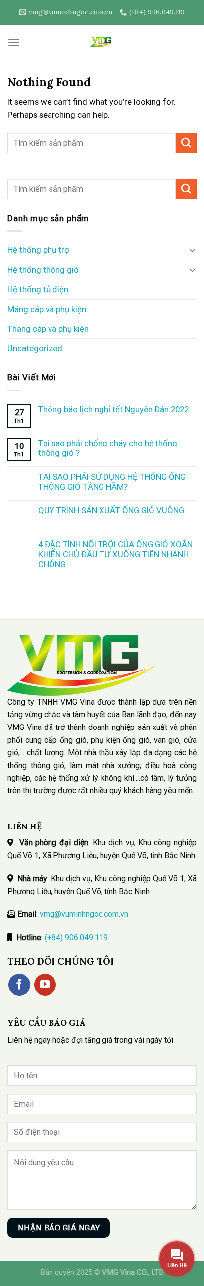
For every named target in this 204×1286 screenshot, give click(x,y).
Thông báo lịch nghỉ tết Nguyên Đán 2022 (113, 409)
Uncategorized (34, 348)
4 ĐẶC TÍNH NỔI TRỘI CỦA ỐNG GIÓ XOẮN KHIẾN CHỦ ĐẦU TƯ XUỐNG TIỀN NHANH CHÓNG (115, 554)
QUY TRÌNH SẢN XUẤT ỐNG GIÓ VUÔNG (111, 510)
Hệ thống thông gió (43, 270)
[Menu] (13, 42)
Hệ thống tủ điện (37, 289)
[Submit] (186, 143)
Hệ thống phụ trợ (38, 250)
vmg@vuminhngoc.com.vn (84, 914)
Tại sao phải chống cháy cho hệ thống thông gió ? (107, 448)
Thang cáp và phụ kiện (48, 329)
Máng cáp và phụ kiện (46, 309)
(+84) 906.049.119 (76, 937)
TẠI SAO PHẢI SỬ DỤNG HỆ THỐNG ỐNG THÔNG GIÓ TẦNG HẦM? (112, 482)
